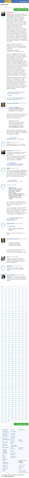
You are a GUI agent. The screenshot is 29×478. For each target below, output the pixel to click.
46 (19, 296)
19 (9, 290)
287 (22, 359)
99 (9, 311)
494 (19, 413)
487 (22, 411)
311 (22, 365)
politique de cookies (9, 476)
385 (2, 386)
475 (9, 408)
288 (26, 359)
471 (22, 406)
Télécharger (5, 463)
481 (2, 411)
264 (26, 352)
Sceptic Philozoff (11, 274)
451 (9, 402)
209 (2, 340)
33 (2, 294)
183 (22, 332)
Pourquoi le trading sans (14, 137)
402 (5, 390)
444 (12, 400)
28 (12, 292)
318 (19, 367)
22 (19, 290)
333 (16, 371)
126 (19, 317)
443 (9, 400)
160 (26, 325)
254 (19, 350)
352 (26, 375)
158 (19, 325)
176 (26, 330)
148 (12, 323)
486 (19, 411)
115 (9, 315)
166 (19, 328)
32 (26, 292)
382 (19, 384)
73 (2, 305)
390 (19, 386)
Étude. (21, 181)
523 (25, 7)
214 (19, 340)
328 (26, 369)
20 (12, 290)
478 (19, 408)
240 (26, 346)
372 (12, 381)
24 (26, 290)
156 (12, 325)
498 (5, 415)
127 (22, 317)
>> (19, 107)
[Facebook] (19, 456)
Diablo (9, 95)
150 (19, 323)
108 (12, 313)
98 (5, 311)
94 (19, 309)
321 (2, 369)
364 (12, 379)
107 (9, 313)
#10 (23, 274)
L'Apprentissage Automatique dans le (16, 217)
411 (9, 392)
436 (12, 398)
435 (9, 398)
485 (16, 411)
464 (26, 404)
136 (26, 319)
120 (26, 315)
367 (22, 379)
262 (19, 352)
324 (12, 369)
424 (26, 394)
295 (22, 361)
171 (9, 330)
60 (12, 301)
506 (5, 417)
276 (12, 357)
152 (26, 323)
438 (19, 398)
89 (2, 309)
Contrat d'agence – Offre (13, 442)
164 (12, 328)
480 (26, 408)
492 (12, 413)
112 (26, 313)
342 (19, 373)
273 (2, 357)
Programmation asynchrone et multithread (15, 165)
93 (15, 309)
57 (2, 301)
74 (5, 305)
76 (12, 305)
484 (12, 411)
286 (19, 359)
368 (26, 379)
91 (9, 309)
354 (5, 377)
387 (9, 386)
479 (22, 408)
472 (26, 406)
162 (5, 328)
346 (5, 375)
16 (26, 288)
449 (2, 402)
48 (26, 296)
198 (19, 336)
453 (16, 402)
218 (5, 342)
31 (22, 292)
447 (22, 400)
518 (19, 419)
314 (5, 367)
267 (9, 355)
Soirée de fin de (21, 138)
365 (16, 379)
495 (22, 413)
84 (12, 307)
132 (12, 319)
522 (5, 421)
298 (5, 363)
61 (15, 301)
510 (19, 417)
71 (22, 303)
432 (26, 396)
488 (26, 411)
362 (5, 379)
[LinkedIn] (22, 458)
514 (5, 419)
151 (22, 323)
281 (2, 359)
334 (19, 371)
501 (16, 415)
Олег (8, 256)
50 (5, 299)
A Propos (12, 429)
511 (22, 417)
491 (9, 413)
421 (16, 394)
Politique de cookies (13, 454)
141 (16, 321)
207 (22, 338)
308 (12, 365)
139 (9, 321)
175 (22, 330)
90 (5, 309)
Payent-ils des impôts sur (12, 138)
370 (5, 381)
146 (5, 323)
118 (19, 315)
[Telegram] (22, 456)
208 (26, 338)
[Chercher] (16, 1)
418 (5, 394)
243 (9, 348)
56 (26, 299)
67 (9, 303)
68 (12, 303)
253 (16, 350)
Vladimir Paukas (11, 223)
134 (19, 319)
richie (8, 142)
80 (26, 305)
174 (19, 330)
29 (15, 292)
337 (2, 373)
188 (12, 334)
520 (26, 419)
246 (19, 348)
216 (26, 340)
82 (5, 307)
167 (22, 328)
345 (2, 375)
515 (9, 419)
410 (5, 392)
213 (16, 340)
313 (2, 367)
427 (9, 396)
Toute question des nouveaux (13, 181)
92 (12, 309)
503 (22, 415)
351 (22, 375)
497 (2, 415)
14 (19, 288)
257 (2, 352)
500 (12, 415)
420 (12, 394)
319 (22, 367)
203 (9, 338)
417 (2, 394)
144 (26, 321)
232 (26, 344)
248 (26, 348)
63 (22, 301)
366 (19, 379)
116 (12, 315)
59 (9, 301)
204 (12, 338)
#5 (15, 184)
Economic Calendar (21, 448)
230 (19, 344)
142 (19, 321)
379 (9, 384)
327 (22, 369)
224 (26, 342)
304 (26, 363)
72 (26, 303)
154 (5, 325)
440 (26, 398)
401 (2, 390)
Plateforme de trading (5, 431)
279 (22, 357)
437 (16, 398)
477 (16, 408)
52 (12, 299)
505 (2, 417)
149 (16, 323)
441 (2, 400)
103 (22, 311)
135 (22, 319)
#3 (20, 150)
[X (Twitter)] (24, 456)
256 (26, 350)
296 (26, 361)
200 (26, 336)
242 (5, 348)
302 (19, 363)
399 (22, 388)
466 (5, 406)
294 (19, 361)
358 (19, 377)
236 (12, 346)
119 (22, 315)
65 (2, 303)
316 (12, 367)
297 (2, 363)
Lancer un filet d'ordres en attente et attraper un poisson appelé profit (16, 98)
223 (22, 342)
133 (16, 319)
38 (19, 294)
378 (5, 384)
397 (16, 388)
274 (5, 357)
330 (5, 371)
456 (26, 402)
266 (5, 355)
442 (5, 400)
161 (2, 328)
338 (5, 373)
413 (16, 392)
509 (16, 417)
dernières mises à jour (5, 435)
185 (2, 334)
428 (12, 396)
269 (16, 355)
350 (19, 375)
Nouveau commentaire (22, 9)
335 (22, 371)
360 (26, 377)
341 (16, 373)
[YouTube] (19, 458)
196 (12, 336)
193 (2, 336)
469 (16, 406)
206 (19, 338)
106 (5, 313)
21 (15, 290)
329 (2, 371)
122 (5, 317)
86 (19, 307)
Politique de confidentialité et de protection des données (13, 448)
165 (16, 328)
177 (2, 332)
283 (9, 359)
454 (19, 402)
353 (2, 377)
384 (26, 384)
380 (12, 384)
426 (5, 396)
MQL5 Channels (21, 440)
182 (19, 332)
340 (12, 373)
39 (22, 294)
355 (9, 377)
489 (2, 413)
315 (9, 367)
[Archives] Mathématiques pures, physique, (15, 163)
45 (15, 296)
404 (12, 390)
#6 (22, 223)
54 (19, 299)
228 (12, 344)
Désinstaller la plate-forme (5, 470)
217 (2, 342)
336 (26, 371)
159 (22, 325)
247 (22, 348)
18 (5, 290)
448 (26, 400)
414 (19, 392)
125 (16, 317)
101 (16, 311)
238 (19, 346)
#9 (19, 266)
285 (16, 359)
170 (5, 330)
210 (5, 340)
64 (26, 301)
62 (19, 301)
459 (9, 404)
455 (22, 402)
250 (5, 350)
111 (22, 313)
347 (9, 375)
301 (16, 363)
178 (5, 332)
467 (9, 406)
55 (22, 299)
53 (15, 299)
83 (9, 307)
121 (2, 317)
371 (9, 381)
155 (9, 325)
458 (5, 404)
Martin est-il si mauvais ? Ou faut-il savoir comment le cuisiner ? (16, 92)
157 (16, 325)
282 (5, 359)
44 (12, 296)
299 (9, 363)
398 (19, 388)
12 (12, 288)
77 (15, 305)
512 (26, 417)
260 (12, 352)
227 (9, 344)
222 (19, 342)
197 (16, 336)
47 (22, 296)
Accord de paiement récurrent (12, 438)
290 (5, 361)
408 (26, 390)
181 (16, 332)
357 (16, 377)
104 (26, 311)
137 (2, 321)
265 (2, 355)
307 (9, 365)
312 (26, 365)
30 (19, 292)
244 (12, 348)
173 (16, 330)
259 (9, 352)
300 (12, 363)
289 (2, 361)
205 (16, 338)
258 (5, 352)
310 (19, 365)
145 (2, 323)
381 (16, 384)
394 (5, 388)
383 (22, 384)
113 (2, 315)
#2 (17, 142)
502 (19, 415)
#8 (17, 256)
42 (5, 296)
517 (16, 419)
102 (19, 311)
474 (5, 408)
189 (16, 334)
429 (16, 396)
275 (9, 357)
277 (16, 357)
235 (9, 346)
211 (9, 340)
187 (9, 334)
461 (16, 404)
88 (26, 307)
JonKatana (9, 12)
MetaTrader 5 (22, 429)
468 (12, 406)
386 (5, 386)
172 (12, 330)
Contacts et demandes (13, 457)
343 (22, 373)
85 (15, 307)
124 (12, 317)
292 (12, 361)
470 (19, 406)
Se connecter (22, 1)
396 (12, 388)
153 (2, 325)
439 (22, 398)
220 (12, 342)
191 (22, 334)
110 (19, 313)
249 (2, 350)
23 (22, 290)
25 (2, 292)
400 (26, 388)
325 (16, 369)
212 (12, 340)
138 (5, 321)
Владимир (9, 266)
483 (9, 411)
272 (26, 355)
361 (2, 379)
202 (5, 338)
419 (9, 394)
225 (2, 344)
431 (22, 396)
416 (26, 392)
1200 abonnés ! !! (12, 162)
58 (5, 301)
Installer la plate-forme (5, 466)
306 (5, 365)
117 (16, 315)
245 (16, 348)
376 (26, 381)
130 (5, 319)
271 (22, 355)
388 (12, 386)
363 (9, 379)
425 (2, 396)
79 (22, 305)
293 (16, 361)
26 (5, 292)
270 (19, 355)
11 (8, 288)
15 (22, 288)
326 (19, 369)
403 (9, 390)
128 (26, 317)
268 (12, 355)
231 (22, 344)
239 (22, 346)
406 (19, 390)
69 (15, 303)
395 (9, 388)
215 (22, 340)
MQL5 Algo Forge (5, 460)
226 (5, 344)
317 (16, 367)
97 (2, 311)
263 (22, 352)
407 (22, 390)
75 (9, 305)
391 (22, 386)
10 (5, 288)
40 (26, 294)
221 (16, 342)
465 (2, 406)
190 (19, 334)
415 (22, 392)
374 (19, 381)
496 (26, 413)
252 (12, 350)
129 (2, 319)
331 (9, 371)
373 (16, 381)
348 (12, 375)
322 (5, 369)
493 (16, 413)
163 (9, 328)
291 (9, 361)
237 (16, 346)
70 (19, 303)
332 (12, 371)
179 (9, 332)
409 (2, 392)
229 (16, 344)
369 (2, 381)
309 (16, 365)
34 (5, 294)
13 (15, 288)
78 (19, 305)
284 (12, 359)
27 (9, 292)
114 (5, 315)
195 (9, 336)
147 (9, 323)
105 (2, 313)
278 (19, 357)
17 (2, 290)
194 (5, 336)
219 (9, 342)
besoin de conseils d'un (11, 220)
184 (26, 332)
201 (2, 338)
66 (5, 303)
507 (9, 417)
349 (16, 375)
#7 (26, 238)
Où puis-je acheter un (13, 180)
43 (9, 296)
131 (9, 319)
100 (12, 311)
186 (5, 334)
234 (5, 346)
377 (2, 384)
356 (12, 377)
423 (22, 394)
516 (12, 419)
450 (5, 402)
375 (22, 381)
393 (2, 388)
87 (22, 307)
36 (12, 294)
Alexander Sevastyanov (13, 103)
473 (2, 408)
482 (5, 411)
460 (12, 404)
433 (2, 398)
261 (16, 352)
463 (22, 404)
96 (26, 309)
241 (2, 348)
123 (9, 317)
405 (16, 390)
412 (12, 392)
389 (16, 386)
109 (16, 313)
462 (19, 404)
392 (26, 386)
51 (9, 299)
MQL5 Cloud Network (4, 456)
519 (22, 419)
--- (7, 184)
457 (2, 404)
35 (9, 294)
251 (9, 350)
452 (12, 402)
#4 (17, 168)
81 (2, 307)
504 (26, 415)
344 (26, 373)
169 (2, 330)
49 (2, 299)
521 (2, 421)
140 (12, 321)
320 (26, 367)
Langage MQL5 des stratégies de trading (4, 451)
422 (19, 394)
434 (5, 398)
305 (2, 365)
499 (9, 415)
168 (26, 328)
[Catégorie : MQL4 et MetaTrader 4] (2, 7)
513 (2, 419)
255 (22, 350)
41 (2, 296)
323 (9, 369)
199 (22, 336)
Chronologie (13, 431)
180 (12, 332)
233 (2, 346)
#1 (26, 103)
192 (26, 334)
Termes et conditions (12, 434)
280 (26, 357)
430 (19, 396)
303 (22, 363)
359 (22, 377)
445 (16, 400)
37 (15, 294)
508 (12, 417)
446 (19, 400)
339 (9, 373)
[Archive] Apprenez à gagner (12, 218)
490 (5, 413)
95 (22, 309)
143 (22, 321)
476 (12, 408)
